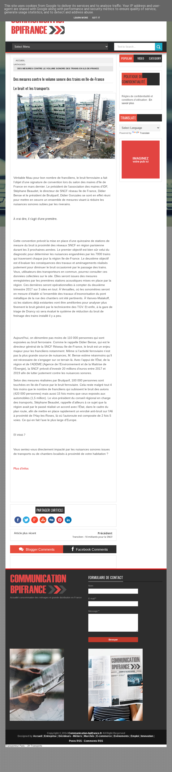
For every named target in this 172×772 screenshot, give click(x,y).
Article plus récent (25, 533)
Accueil (37, 736)
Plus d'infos (21, 468)
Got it (96, 17)
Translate (145, 133)
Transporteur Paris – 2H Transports (23, 746)
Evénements (121, 736)
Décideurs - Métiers (70, 736)
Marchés (89, 736)
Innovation (147, 736)
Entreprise (50, 736)
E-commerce (104, 736)
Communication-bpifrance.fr (85, 733)
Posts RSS (75, 740)
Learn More (81, 17)
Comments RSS (93, 740)
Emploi (135, 736)
